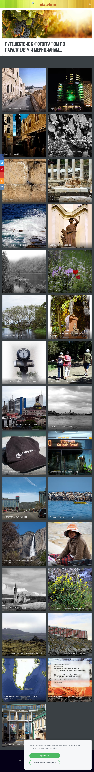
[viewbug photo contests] (47, 4)
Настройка (53, 748)
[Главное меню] (4, 4)
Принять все (44, 756)
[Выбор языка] (90, 4)
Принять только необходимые (45, 763)
